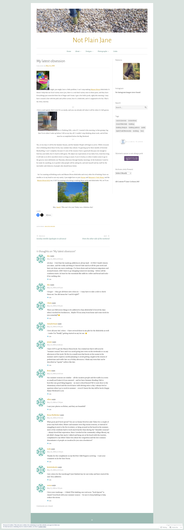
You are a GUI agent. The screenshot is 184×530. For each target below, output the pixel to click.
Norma (83, 177)
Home (69, 51)
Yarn (142, 131)
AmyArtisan (52, 324)
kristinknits (52, 467)
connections (132, 120)
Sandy (58, 207)
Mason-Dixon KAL (43, 180)
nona (49, 485)
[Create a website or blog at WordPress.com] (92, 520)
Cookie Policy (42, 526)
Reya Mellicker (53, 415)
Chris (49, 303)
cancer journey (121, 120)
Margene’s (92, 177)
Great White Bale (121, 124)
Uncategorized (50, 226)
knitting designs (121, 127)
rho (48, 256)
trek (49, 449)
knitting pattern (134, 127)
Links (115, 51)
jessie (49, 342)
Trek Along (100, 177)
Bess (49, 371)
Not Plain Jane (92, 40)
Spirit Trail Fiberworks (123, 131)
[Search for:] (131, 107)
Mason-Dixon (95, 89)
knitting (131, 124)
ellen (49, 399)
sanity (143, 127)
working (136, 131)
